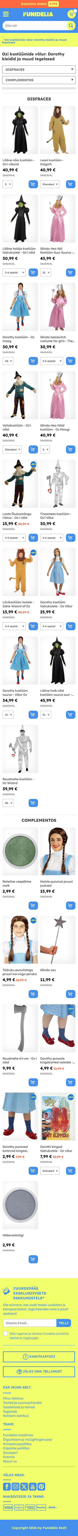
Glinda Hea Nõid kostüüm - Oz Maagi (55, 427)
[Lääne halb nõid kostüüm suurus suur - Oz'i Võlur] (58, 660)
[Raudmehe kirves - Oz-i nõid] (20, 1028)
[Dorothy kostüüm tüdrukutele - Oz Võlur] (58, 572)
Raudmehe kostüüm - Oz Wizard (18, 781)
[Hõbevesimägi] (20, 1205)
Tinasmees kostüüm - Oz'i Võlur (55, 516)
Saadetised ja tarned (19, 1407)
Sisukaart (10, 1453)
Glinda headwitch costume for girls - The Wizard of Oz (56, 339)
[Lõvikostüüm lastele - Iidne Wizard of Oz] (20, 572)
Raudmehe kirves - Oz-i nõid (20, 1060)
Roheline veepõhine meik (17, 883)
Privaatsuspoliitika (17, 1444)
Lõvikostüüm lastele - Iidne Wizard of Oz (18, 604)
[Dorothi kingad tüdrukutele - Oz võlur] (58, 1117)
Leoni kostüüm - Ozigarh (52, 162)
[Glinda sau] (58, 940)
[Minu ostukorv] (71, 14)
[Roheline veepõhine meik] (20, 851)
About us (10, 1461)
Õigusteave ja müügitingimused (27, 1439)
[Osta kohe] (33, 184)
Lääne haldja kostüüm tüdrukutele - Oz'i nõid (19, 251)
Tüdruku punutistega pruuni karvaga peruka (20, 972)
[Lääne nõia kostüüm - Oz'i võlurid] (20, 130)
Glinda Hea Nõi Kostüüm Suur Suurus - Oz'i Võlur (56, 251)
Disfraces (15, 70)
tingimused (30, 1338)
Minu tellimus (13, 1398)
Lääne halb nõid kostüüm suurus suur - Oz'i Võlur (56, 693)
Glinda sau (48, 970)
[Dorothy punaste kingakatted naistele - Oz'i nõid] (58, 1028)
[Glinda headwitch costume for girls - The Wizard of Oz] (58, 307)
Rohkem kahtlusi (16, 1416)
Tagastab (10, 1411)
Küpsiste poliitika (16, 1448)
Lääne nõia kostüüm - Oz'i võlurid (19, 162)
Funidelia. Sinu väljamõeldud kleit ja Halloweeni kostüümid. (38, 14)
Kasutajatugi (41, 1357)
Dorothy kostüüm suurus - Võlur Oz (15, 693)
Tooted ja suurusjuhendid (22, 1403)
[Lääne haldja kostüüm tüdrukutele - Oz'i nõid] (20, 218)
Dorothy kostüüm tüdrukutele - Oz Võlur (56, 604)
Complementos (19, 80)
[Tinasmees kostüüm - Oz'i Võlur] (58, 484)
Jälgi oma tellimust (42, 1372)
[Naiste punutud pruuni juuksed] (58, 851)
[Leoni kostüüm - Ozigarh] (58, 130)
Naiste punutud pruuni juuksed (56, 883)
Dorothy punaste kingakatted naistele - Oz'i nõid (56, 1060)
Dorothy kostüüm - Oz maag (18, 339)
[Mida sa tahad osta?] (6, 14)
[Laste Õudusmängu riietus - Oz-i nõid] (20, 484)
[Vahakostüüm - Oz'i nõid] (20, 395)
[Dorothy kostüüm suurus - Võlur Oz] (20, 660)
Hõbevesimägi (13, 1235)
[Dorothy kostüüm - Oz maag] (20, 307)
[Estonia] (7, 1487)
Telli (64, 1323)
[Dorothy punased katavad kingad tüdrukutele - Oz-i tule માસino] (20, 1117)
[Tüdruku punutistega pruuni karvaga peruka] (20, 940)
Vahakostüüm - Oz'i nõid (17, 427)
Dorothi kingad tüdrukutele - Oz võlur (56, 1149)
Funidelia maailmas (18, 1435)
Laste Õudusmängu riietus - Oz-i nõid (17, 516)
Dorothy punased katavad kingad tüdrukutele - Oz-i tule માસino (19, 1149)
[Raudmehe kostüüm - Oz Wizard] (20, 749)
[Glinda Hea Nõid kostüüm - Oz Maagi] (58, 395)
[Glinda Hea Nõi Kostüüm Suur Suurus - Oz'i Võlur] (58, 218)
